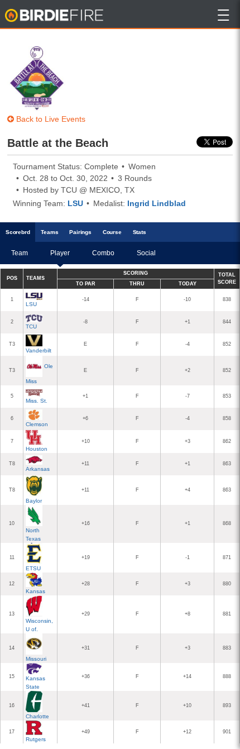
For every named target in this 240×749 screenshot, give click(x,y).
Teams (49, 232)
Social (146, 253)
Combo (103, 253)
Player (60, 253)
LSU (75, 203)
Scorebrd (18, 232)
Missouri (36, 659)
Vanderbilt (38, 350)
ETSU (33, 568)
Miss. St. (36, 401)
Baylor (34, 501)
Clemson (37, 424)
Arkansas (38, 469)
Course (112, 232)
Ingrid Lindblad (156, 203)
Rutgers (36, 739)
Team (19, 253)
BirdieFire (55, 15)
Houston (36, 449)
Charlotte (37, 716)
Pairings (80, 232)
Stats (139, 232)
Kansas (35, 591)
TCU (31, 326)
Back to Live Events (49, 119)
